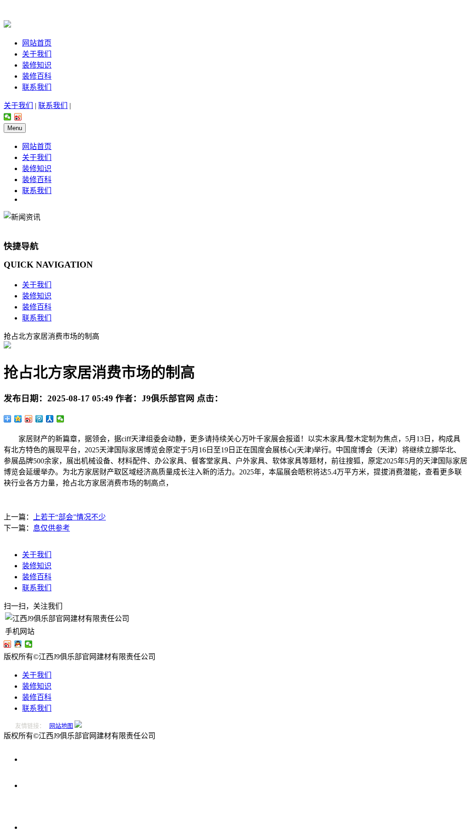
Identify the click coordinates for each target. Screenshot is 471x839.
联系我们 (37, 87)
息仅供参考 (51, 528)
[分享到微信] (7, 116)
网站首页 (37, 43)
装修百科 (37, 76)
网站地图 (61, 725)
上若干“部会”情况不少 (69, 517)
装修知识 (37, 65)
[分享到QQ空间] (18, 418)
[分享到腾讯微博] (39, 418)
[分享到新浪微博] (18, 116)
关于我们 (37, 54)
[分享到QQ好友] (18, 644)
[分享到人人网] (50, 418)
